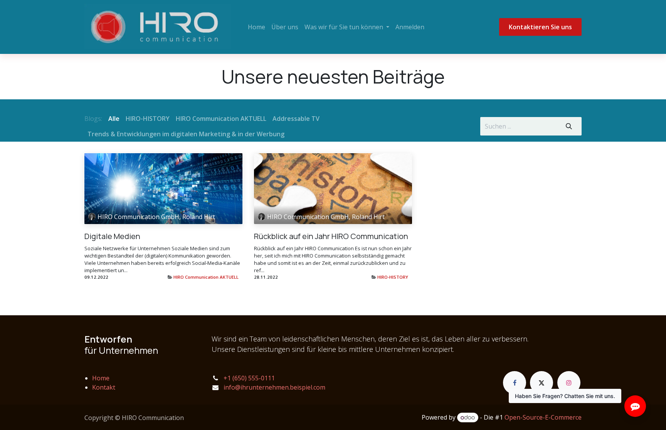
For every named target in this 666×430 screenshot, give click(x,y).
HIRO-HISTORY (392, 277)
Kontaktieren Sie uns (540, 27)
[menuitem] (256, 27)
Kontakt (103, 387)
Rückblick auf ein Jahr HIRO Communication (331, 236)
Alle (113, 118)
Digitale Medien (112, 236)
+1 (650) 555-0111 (249, 378)
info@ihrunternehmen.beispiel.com (274, 387)
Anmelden (409, 27)
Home (100, 378)
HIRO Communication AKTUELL (206, 277)
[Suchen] (569, 126)
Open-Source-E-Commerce (543, 417)
